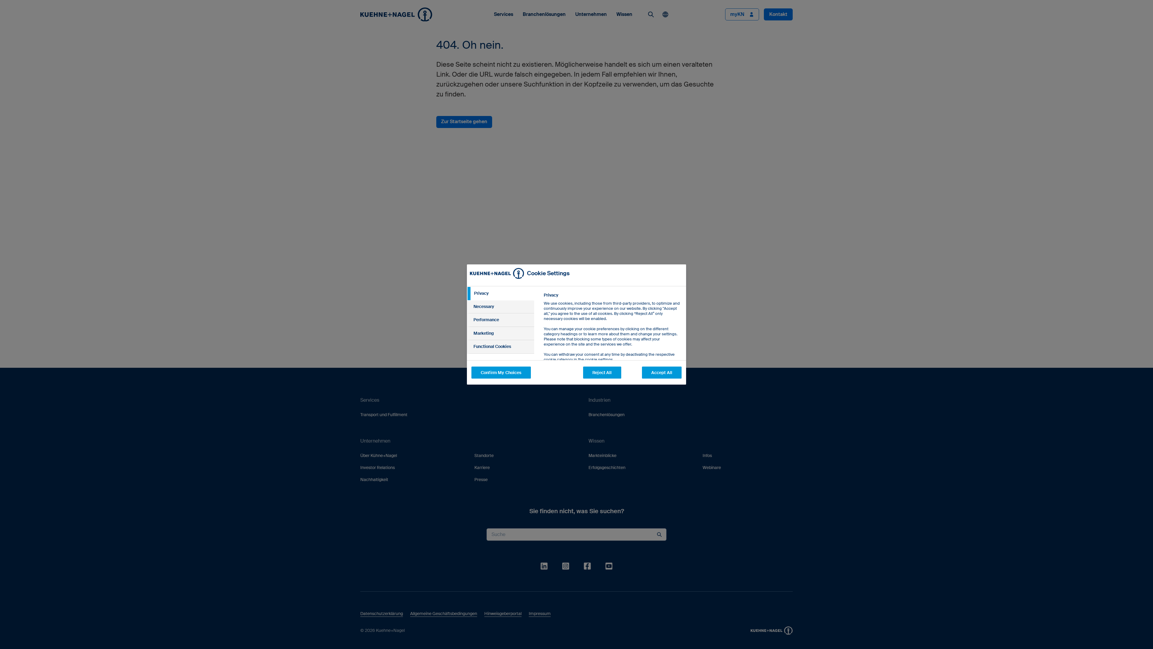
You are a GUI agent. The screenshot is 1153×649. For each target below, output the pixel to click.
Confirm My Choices (501, 372)
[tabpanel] (612, 340)
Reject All (602, 372)
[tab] (501, 293)
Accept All (661, 372)
